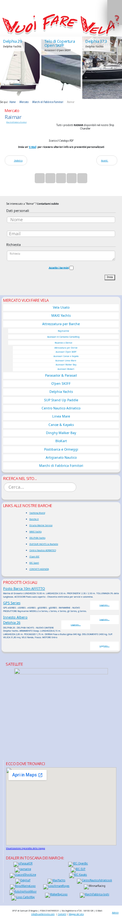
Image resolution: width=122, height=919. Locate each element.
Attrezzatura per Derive (66, 347)
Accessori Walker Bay (66, 364)
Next (114, 67)
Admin (115, 912)
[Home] (61, 24)
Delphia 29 (12, 41)
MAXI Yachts (61, 315)
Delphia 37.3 (96, 41)
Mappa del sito (76, 914)
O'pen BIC (34, 556)
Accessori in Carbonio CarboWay (63, 336)
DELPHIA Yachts (37, 537)
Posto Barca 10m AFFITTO (24, 588)
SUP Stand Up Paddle (61, 400)
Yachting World (37, 512)
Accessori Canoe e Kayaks (66, 356)
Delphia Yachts (61, 391)
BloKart (61, 441)
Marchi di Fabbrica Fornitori (16, 122)
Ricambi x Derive (63, 342)
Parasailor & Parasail (61, 375)
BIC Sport (34, 562)
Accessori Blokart (66, 369)
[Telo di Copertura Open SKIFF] (61, 68)
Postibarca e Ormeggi (61, 449)
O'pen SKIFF (61, 383)
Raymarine (63, 330)
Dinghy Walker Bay (61, 433)
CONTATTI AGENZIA (39, 568)
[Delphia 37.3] (102, 68)
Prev (8, 67)
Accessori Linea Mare (65, 360)
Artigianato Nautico (61, 457)
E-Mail (32, 147)
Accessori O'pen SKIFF (66, 351)
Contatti (62, 914)
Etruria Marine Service (41, 525)
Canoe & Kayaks (61, 425)
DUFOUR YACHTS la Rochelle (43, 543)
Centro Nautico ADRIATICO (42, 550)
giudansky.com (107, 97)
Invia (110, 277)
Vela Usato (61, 307)
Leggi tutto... (104, 605)
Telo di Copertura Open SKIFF (59, 43)
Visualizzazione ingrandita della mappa (25, 848)
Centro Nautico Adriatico (61, 408)
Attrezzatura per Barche (61, 324)
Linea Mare (61, 416)
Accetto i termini (59, 267)
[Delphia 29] (20, 68)
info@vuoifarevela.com (43, 914)
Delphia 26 (11, 622)
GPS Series (11, 602)
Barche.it (34, 519)
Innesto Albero (15, 617)
